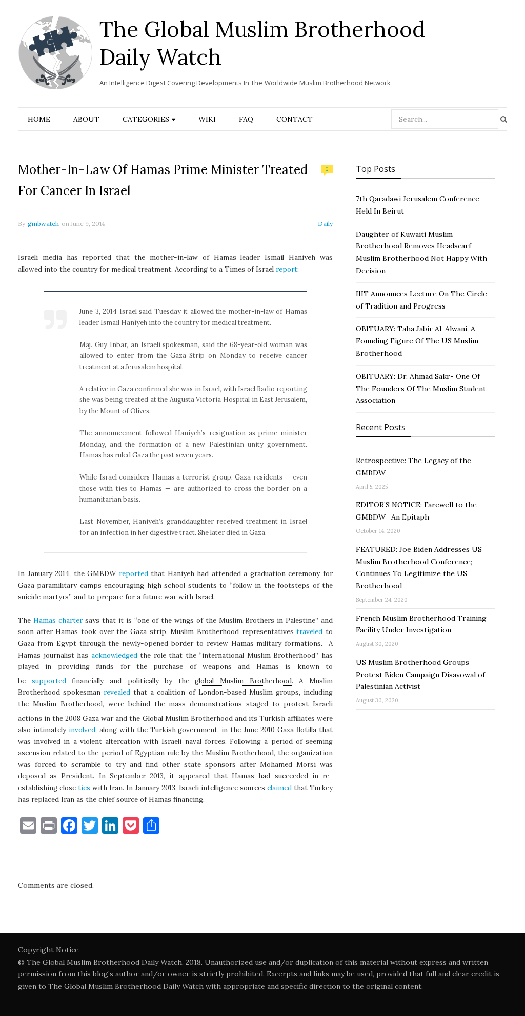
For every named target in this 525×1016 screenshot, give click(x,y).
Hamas (225, 257)
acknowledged (114, 655)
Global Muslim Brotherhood (188, 718)
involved (82, 729)
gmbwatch (43, 223)
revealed (117, 692)
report (286, 269)
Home (39, 119)
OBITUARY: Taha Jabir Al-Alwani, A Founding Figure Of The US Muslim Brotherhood (417, 341)
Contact (294, 119)
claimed (279, 787)
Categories (146, 119)
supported (49, 681)
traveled (309, 631)
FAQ (246, 119)
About (86, 119)
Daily (325, 223)
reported (133, 573)
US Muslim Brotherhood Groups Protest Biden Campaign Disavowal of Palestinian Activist (420, 675)
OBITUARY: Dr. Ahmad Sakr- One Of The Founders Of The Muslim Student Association (421, 389)
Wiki (207, 119)
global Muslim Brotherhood (243, 681)
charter (70, 620)
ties (84, 787)
